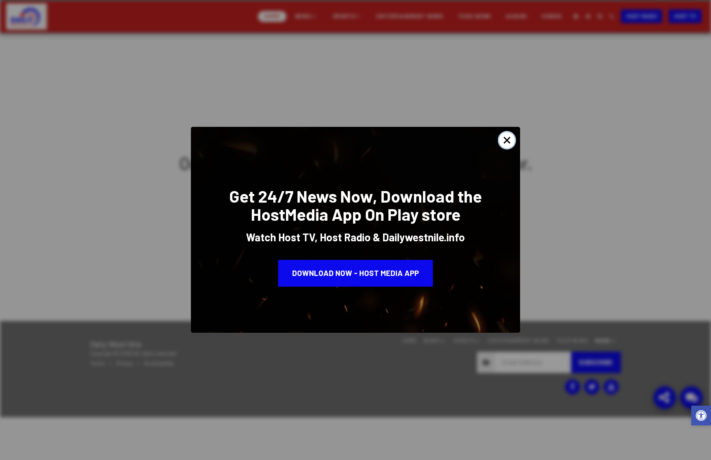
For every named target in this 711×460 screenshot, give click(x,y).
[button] (701, 416)
